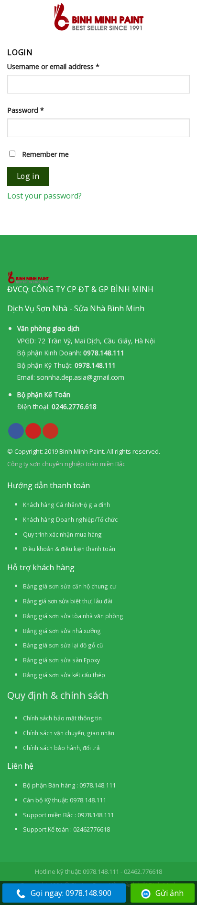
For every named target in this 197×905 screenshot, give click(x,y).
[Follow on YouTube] (50, 431)
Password (25, 110)
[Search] (186, 16)
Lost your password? (44, 195)
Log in (28, 176)
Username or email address (53, 66)
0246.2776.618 (74, 406)
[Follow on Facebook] (16, 431)
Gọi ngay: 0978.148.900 (71, 893)
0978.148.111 (103, 352)
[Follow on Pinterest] (33, 431)
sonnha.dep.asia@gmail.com (80, 377)
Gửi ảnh (169, 893)
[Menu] (14, 17)
